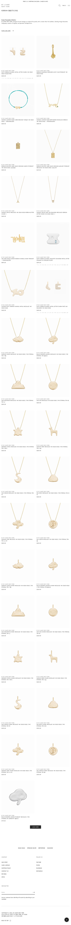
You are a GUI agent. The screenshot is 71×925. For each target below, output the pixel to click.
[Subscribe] (34, 892)
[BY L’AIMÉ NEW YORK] (5, 5)
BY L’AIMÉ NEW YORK (18, 913)
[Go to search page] (60, 5)
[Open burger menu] (69, 5)
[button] (60, 5)
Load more (35, 827)
